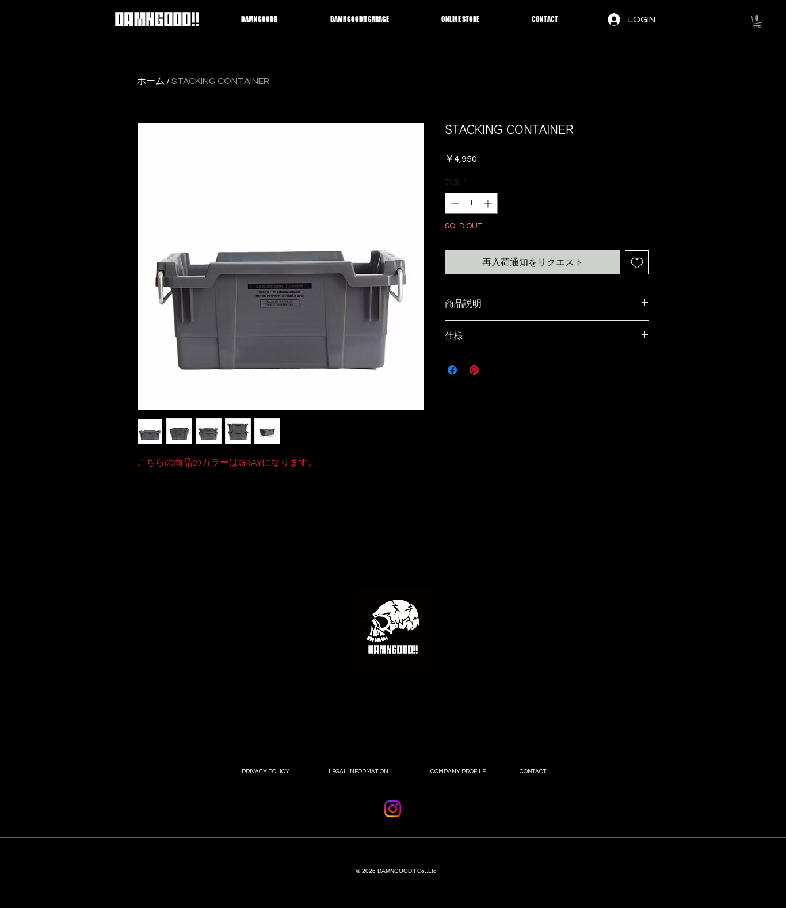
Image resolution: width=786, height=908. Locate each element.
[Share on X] (496, 370)
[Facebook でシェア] (452, 370)
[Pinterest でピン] (474, 370)
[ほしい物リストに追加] (637, 262)
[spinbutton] (471, 203)
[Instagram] (392, 809)
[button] (757, 22)
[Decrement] (454, 203)
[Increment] (489, 203)
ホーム (151, 81)
